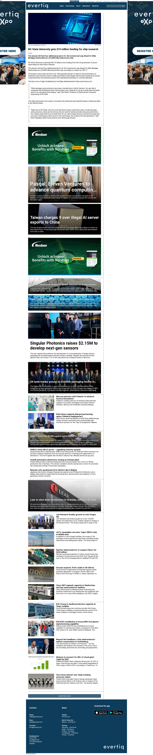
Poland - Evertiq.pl (68, 731)
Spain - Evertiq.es (68, 729)
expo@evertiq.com (35, 722)
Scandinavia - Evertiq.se (70, 733)
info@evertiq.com (35, 727)
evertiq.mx (107, 1)
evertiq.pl (115, 1)
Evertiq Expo (70, 6)
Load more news (64, 696)
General (30, 45)
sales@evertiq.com (36, 717)
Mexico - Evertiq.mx (68, 722)
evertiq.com (74, 1)
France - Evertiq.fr (68, 735)
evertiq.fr (99, 1)
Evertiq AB (38, 6)
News (62, 6)
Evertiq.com (66, 717)
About (78, 6)
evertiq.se (123, 1)
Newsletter (86, 6)
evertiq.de (83, 1)
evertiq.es (91, 1)
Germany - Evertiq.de (69, 727)
